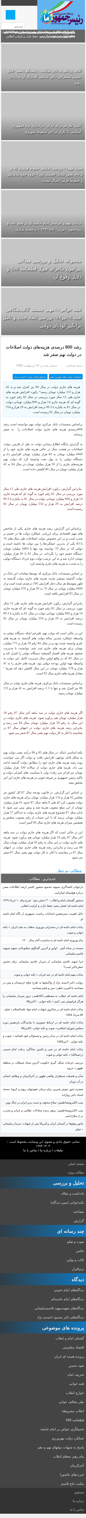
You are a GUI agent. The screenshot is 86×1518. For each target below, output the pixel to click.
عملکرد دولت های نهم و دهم (65, 376)
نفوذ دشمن (76, 1365)
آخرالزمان (77, 1465)
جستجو (79, 1492)
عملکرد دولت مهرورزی (68, 1438)
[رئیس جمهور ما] (61, 15)
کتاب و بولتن (75, 1259)
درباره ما (45, 1150)
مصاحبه (78, 1211)
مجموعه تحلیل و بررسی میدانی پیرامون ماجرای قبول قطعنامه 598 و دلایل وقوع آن (44, 268)
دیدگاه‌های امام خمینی (69, 1289)
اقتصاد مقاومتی (73, 1347)
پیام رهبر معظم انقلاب (68, 1456)
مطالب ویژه (76, 1172)
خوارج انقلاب (75, 1392)
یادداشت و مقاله (72, 1193)
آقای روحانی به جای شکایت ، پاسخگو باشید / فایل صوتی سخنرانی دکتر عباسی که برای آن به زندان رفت (44, 76)
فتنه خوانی (76, 1383)
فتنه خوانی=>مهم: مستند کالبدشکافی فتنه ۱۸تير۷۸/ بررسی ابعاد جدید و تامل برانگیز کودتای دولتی (42, 317)
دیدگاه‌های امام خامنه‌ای (67, 1298)
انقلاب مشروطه (73, 1410)
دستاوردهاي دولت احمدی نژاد (30, 376)
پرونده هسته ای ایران (69, 1356)
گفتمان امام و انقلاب (69, 1338)
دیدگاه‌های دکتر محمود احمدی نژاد (60, 1317)
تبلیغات (58, 1150)
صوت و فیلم (75, 1241)
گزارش (79, 1220)
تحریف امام (76, 1374)
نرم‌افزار (78, 1268)
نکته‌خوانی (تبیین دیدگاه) (67, 1202)
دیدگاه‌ (78, 1279)
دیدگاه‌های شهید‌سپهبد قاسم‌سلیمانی (59, 1307)
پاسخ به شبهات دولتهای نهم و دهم (61, 1447)
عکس (80, 1250)
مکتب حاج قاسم (72, 1483)
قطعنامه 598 (75, 1419)
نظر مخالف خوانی (71, 1401)
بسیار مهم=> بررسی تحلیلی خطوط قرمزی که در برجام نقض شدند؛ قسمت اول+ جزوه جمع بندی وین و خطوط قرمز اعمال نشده (44, 174)
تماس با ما (30, 1150)
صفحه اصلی (76, 1163)
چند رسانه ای (70, 1230)
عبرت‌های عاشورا (72, 1474)
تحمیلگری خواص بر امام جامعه (62, 1428)
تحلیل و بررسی (68, 1182)
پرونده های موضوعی (63, 1327)
